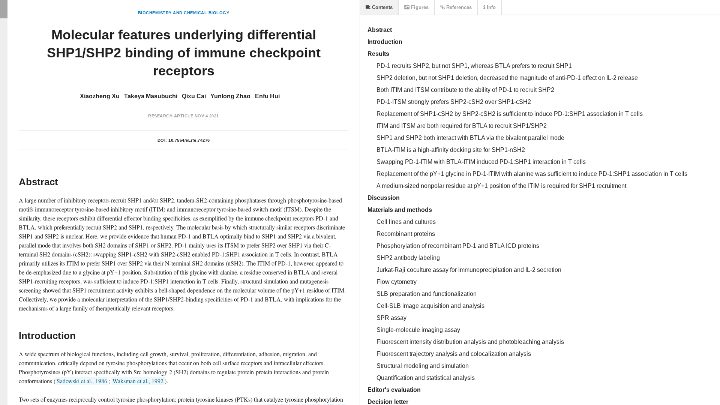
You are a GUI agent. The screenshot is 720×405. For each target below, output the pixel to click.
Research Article (170, 116)
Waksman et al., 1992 (138, 381)
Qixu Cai (194, 96)
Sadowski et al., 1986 (82, 381)
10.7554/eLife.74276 (189, 140)
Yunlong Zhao (230, 96)
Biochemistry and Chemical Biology (184, 12)
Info (490, 7)
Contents (381, 7)
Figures (419, 7)
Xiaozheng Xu (100, 96)
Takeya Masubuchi (150, 96)
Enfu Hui (267, 96)
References (458, 7)
